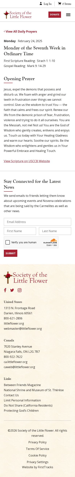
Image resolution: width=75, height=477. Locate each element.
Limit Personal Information (22, 400)
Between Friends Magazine (22, 385)
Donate (54, 14)
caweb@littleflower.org (19, 367)
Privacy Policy (37, 442)
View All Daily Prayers (21, 31)
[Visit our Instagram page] (19, 290)
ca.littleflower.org (15, 362)
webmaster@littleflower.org (23, 329)
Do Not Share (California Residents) (28, 405)
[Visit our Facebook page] (5, 290)
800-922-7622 (13, 357)
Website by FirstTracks (37, 467)
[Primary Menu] (68, 15)
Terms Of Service (37, 449)
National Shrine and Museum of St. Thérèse (34, 390)
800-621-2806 (13, 318)
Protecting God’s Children (21, 411)
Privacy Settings (37, 462)
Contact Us (11, 395)
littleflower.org (14, 323)
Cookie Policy (38, 455)
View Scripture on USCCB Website (27, 161)
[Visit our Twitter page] (12, 290)
